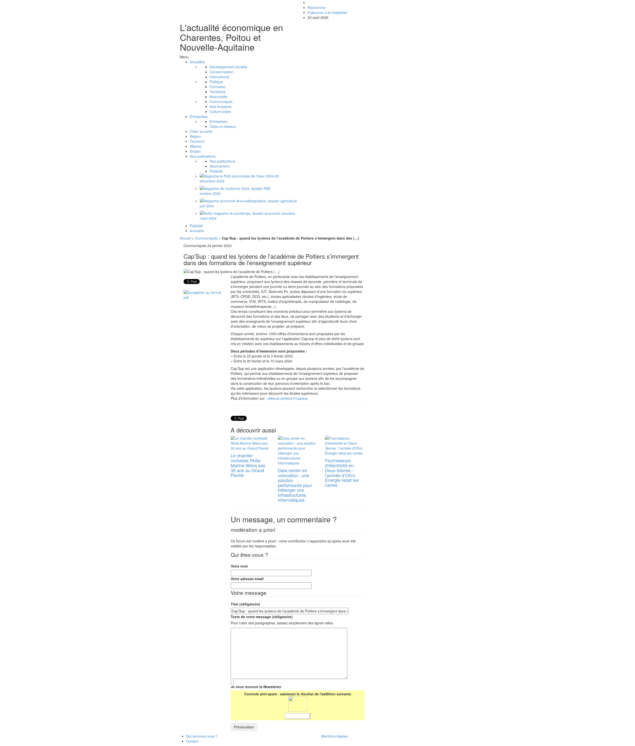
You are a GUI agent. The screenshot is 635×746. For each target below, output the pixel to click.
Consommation (221, 71)
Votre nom (239, 566)
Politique (216, 81)
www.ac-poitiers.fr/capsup (288, 398)
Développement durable (228, 66)
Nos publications (203, 156)
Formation (218, 86)
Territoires (217, 91)
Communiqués (221, 101)
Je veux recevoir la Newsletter (256, 686)
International (219, 76)
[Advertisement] (413, 278)
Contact (192, 741)
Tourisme (197, 141)
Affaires (195, 146)
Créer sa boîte (201, 131)
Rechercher (317, 7)
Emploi (195, 151)
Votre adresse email (247, 578)
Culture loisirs (220, 111)
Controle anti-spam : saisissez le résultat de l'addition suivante (297, 693)
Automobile (218, 96)
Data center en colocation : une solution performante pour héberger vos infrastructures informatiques (295, 485)
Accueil (186, 238)
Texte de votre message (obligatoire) (262, 616)
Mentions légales (334, 736)
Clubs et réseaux (223, 126)
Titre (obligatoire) (245, 604)
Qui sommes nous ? (202, 736)
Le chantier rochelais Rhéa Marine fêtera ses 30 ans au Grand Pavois (248, 465)
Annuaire (197, 230)
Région (195, 136)
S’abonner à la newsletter (328, 12)
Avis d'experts (220, 106)
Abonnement (220, 166)
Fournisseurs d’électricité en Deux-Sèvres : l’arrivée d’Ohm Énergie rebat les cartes (342, 472)
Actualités (197, 61)
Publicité (216, 171)
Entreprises (199, 116)
